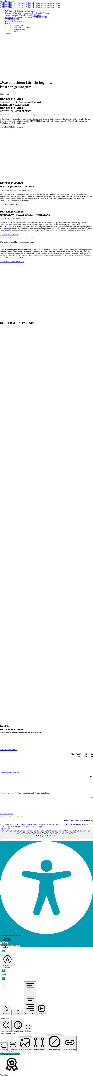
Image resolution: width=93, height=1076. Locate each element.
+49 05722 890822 (8, 749)
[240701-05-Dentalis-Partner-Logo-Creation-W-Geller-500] (46, 609)
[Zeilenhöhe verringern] (3, 978)
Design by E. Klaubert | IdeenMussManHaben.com (39, 824)
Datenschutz (13, 827)
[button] (1, 840)
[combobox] (46, 834)
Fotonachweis (24, 827)
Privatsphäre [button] (39, 827)
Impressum (4, 827)
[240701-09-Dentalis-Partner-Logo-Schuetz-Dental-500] (46, 381)
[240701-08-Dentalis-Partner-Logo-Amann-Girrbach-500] (46, 438)
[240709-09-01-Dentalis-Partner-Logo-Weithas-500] (46, 723)
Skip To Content (6, 1052)
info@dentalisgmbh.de (9, 772)
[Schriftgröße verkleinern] (3, 951)
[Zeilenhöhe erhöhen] (3, 970)
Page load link (5, 829)
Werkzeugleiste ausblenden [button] (10, 946)
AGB (32, 827)
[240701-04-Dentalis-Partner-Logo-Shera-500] (46, 666)
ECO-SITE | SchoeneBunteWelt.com (74, 824)
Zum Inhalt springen (7, 1)
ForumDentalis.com (24, 793)
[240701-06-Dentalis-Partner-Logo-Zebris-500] (46, 552)
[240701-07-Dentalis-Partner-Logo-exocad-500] (46, 495)
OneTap (14, 939)
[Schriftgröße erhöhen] (3, 942)
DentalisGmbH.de (7, 793)
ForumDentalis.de (41, 793)
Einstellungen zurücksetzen (10, 1054)
